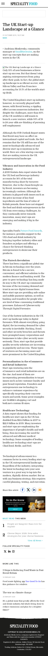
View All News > (35, 541)
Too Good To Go (33, 581)
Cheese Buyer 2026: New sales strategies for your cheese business (25, 534)
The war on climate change (17, 592)
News (5, 38)
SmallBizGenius (23, 52)
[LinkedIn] (9, 551)
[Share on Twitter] (28, 490)
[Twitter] (5, 551)
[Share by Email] (39, 490)
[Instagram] (13, 551)
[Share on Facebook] (22, 490)
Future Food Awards (31, 231)
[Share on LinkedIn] (34, 490)
